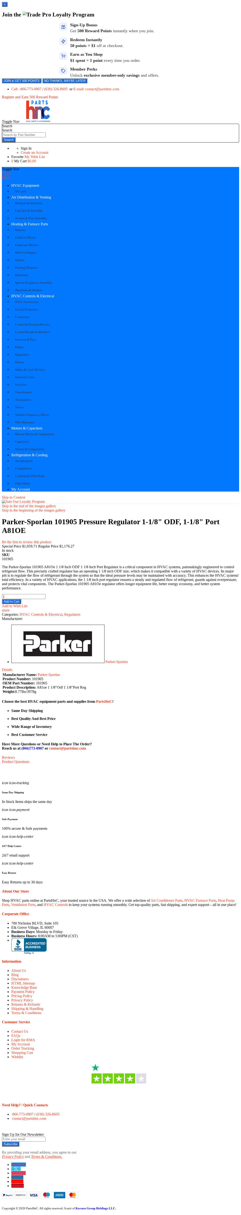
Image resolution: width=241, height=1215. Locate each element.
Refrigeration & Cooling (29, 455)
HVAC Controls (56, 905)
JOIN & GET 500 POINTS (22, 81)
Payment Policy (23, 992)
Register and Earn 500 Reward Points (30, 97)
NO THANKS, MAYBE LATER (64, 81)
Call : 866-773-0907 (26, 89)
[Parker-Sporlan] (57, 662)
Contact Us (19, 1031)
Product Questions (15, 762)
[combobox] (24, 134)
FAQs (15, 1036)
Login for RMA (23, 1040)
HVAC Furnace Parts (200, 900)
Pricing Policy (21, 996)
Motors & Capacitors (26, 428)
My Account (20, 489)
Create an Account (34, 153)
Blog (15, 975)
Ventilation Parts (23, 905)
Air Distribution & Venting (31, 197)
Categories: (11, 614)
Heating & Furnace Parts (29, 224)
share (6, 610)
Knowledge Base (24, 987)
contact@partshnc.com (67, 748)
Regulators (72, 614)
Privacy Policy (22, 1000)
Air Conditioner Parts (166, 900)
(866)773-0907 (32, 748)
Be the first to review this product (26, 542)
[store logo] (38, 121)
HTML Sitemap (23, 983)
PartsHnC (104, 701)
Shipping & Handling (27, 1009)
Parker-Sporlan (116, 662)
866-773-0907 (22, 1114)
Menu (6, 177)
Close (6, 173)
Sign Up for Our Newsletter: (23, 1134)
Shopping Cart (22, 1053)
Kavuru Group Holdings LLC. (96, 1208)
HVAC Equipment (25, 185)
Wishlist (17, 1057)
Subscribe (10, 1144)
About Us (18, 971)
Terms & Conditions (26, 1013)
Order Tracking (22, 1048)
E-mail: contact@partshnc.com (96, 89)
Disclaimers (20, 979)
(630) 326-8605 (56, 89)
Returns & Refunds (25, 1004)
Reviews (8, 757)
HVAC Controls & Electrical (32, 296)
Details (7, 670)
